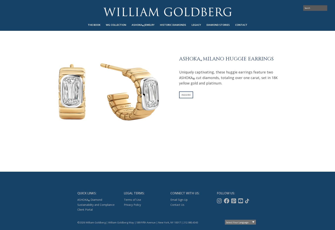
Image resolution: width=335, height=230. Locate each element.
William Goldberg (167, 12)
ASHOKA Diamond (89, 200)
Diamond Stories (218, 25)
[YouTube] (241, 201)
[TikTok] (247, 201)
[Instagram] (220, 201)
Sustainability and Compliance (96, 205)
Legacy (196, 25)
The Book (94, 25)
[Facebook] (227, 201)
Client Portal (85, 209)
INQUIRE (186, 95)
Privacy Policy (132, 205)
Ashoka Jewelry (143, 25)
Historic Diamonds (173, 25)
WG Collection (116, 25)
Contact (241, 25)
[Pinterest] (234, 201)
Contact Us (177, 205)
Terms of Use (132, 200)
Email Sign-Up (179, 200)
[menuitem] (94, 25)
